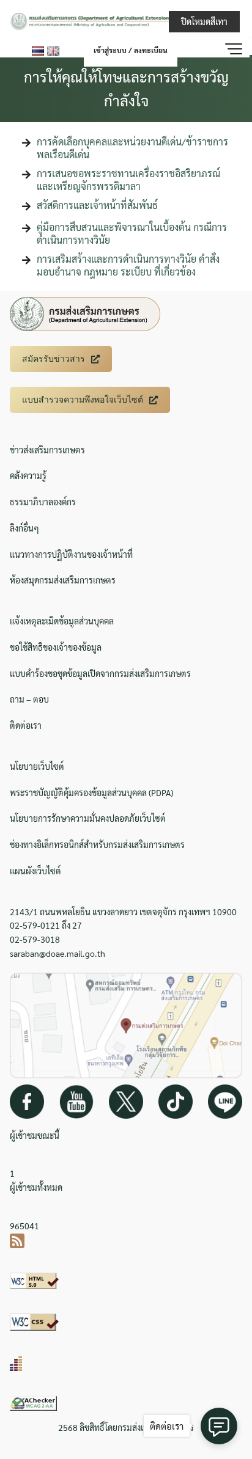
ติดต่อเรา (26, 725)
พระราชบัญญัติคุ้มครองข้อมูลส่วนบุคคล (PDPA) (91, 792)
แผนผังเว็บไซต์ (35, 870)
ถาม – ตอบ (29, 698)
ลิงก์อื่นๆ (24, 527)
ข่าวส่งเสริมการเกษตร (47, 449)
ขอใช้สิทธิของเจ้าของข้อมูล (56, 647)
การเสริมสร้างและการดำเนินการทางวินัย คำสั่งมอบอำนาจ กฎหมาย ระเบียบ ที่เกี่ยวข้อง (128, 265)
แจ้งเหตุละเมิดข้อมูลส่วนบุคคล (62, 620)
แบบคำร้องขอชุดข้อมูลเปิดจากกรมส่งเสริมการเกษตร (100, 673)
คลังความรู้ (28, 475)
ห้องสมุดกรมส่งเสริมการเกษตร (63, 579)
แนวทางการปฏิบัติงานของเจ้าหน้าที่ (71, 554)
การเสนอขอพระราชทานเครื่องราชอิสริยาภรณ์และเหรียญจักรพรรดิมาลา (128, 179)
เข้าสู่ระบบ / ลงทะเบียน (131, 50)
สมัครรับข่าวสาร (53, 359)
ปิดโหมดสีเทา (204, 21)
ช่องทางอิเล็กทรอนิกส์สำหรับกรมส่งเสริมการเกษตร (97, 844)
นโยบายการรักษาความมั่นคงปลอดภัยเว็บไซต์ (88, 818)
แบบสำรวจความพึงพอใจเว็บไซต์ (82, 399)
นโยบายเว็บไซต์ (37, 766)
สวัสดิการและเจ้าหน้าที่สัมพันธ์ (97, 205)
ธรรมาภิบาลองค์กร (43, 501)
